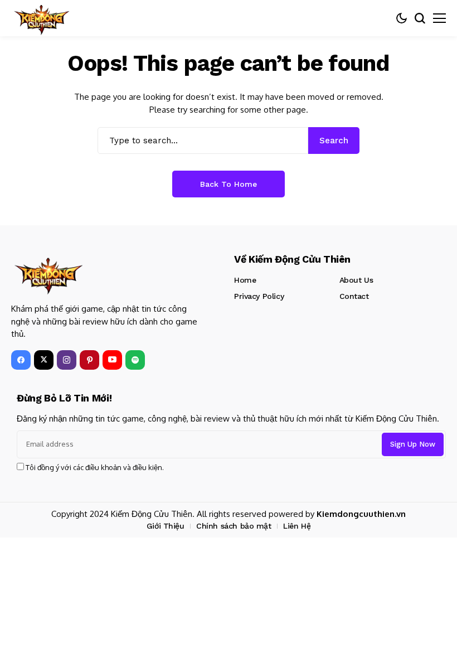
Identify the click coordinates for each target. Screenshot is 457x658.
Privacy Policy (259, 296)
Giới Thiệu (165, 525)
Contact (354, 296)
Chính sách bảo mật (233, 525)
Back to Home (228, 184)
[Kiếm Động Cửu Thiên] (41, 18)
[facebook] (21, 360)
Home (245, 279)
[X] (44, 360)
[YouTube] (112, 360)
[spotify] (135, 360)
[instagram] (66, 360)
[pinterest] (89, 360)
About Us (356, 279)
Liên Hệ (296, 525)
